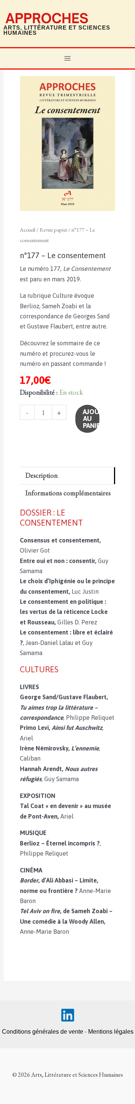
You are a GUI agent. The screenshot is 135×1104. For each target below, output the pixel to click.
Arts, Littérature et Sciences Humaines (56, 30)
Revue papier (53, 229)
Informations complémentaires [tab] (68, 493)
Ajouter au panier (91, 418)
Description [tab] (42, 475)
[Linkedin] (67, 1015)
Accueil (27, 229)
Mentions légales (111, 1031)
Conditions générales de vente (42, 1031)
